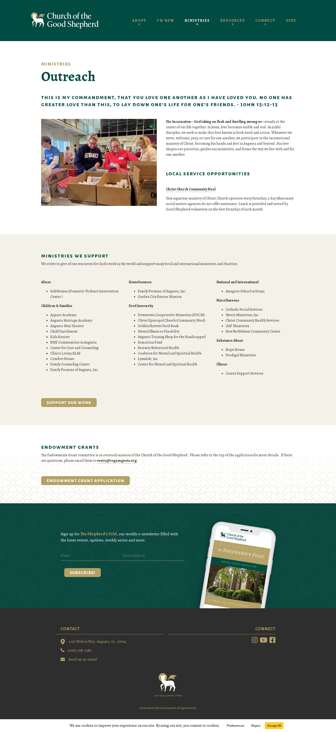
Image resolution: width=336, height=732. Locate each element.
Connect (265, 20)
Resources (232, 20)
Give (291, 20)
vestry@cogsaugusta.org (117, 460)
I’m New (165, 20)
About (139, 20)
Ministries (197, 20)
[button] (82, 572)
